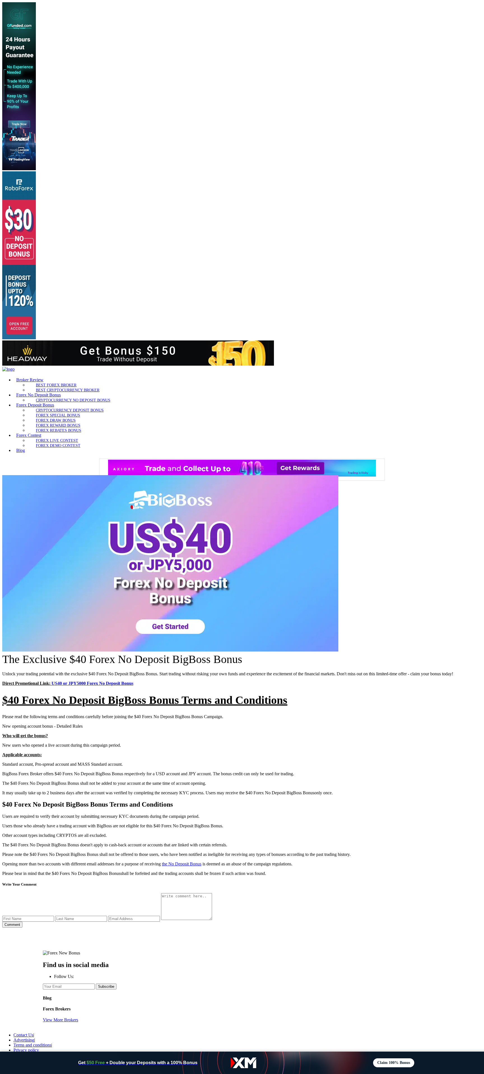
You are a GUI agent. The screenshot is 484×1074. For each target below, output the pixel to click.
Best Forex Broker (56, 385)
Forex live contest (57, 440)
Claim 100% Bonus (393, 1063)
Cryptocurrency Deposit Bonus (70, 410)
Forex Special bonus (58, 415)
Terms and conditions (32, 1045)
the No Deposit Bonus (181, 863)
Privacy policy (26, 1050)
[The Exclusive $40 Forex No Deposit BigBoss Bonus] (170, 650)
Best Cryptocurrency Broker (67, 390)
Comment (12, 925)
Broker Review (29, 379)
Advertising (23, 1040)
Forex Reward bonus (58, 425)
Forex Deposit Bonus (35, 405)
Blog (20, 450)
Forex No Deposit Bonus (38, 395)
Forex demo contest (58, 445)
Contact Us (23, 1035)
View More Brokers (60, 1019)
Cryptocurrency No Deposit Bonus (73, 400)
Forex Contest (28, 435)
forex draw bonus (56, 420)
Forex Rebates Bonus (58, 430)
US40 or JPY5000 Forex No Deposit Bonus (92, 683)
